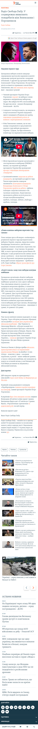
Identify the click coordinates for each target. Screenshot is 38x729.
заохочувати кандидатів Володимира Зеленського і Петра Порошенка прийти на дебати (17, 186)
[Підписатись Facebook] (3, 707)
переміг (15, 97)
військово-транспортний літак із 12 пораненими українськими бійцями (18, 350)
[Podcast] (3, 711)
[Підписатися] (7, 711)
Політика (5, 8)
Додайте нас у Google (8, 726)
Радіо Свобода (5, 25)
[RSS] (32, 707)
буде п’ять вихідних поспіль (20, 397)
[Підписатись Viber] (24, 707)
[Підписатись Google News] (7, 707)
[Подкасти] (27, 726)
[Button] (16, 33)
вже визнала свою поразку (23, 88)
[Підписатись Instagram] (20, 707)
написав (13, 338)
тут (8, 432)
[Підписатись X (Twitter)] (11, 707)
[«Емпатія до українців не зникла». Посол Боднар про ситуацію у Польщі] (8, 463)
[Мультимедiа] (20, 726)
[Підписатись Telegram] (28, 707)
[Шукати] (34, 726)
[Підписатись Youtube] (15, 707)
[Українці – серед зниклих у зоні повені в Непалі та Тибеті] (19, 566)
